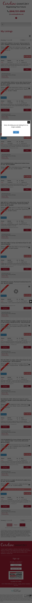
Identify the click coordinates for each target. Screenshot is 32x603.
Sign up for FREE (16, 568)
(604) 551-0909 (4, 76)
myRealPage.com (16, 591)
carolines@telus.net (17, 14)
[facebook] (16, 18)
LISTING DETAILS (5, 69)
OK (16, 132)
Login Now (16, 565)
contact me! (9, 553)
